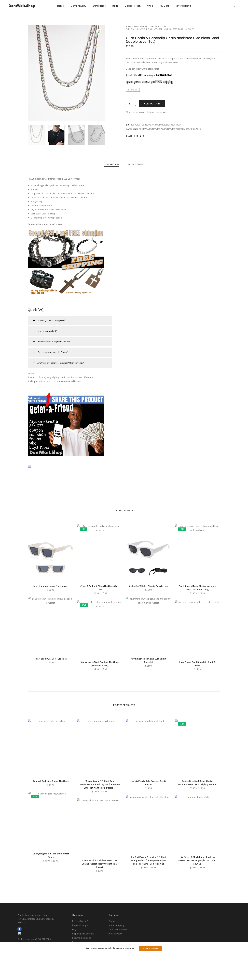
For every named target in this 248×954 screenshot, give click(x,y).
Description (111, 164)
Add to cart (152, 103)
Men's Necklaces (158, 26)
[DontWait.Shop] (21, 6)
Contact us (113, 920)
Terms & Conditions (118, 929)
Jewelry (152, 129)
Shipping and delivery (83, 933)
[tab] (111, 164)
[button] (99, 73)
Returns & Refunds (81, 937)
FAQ (74, 929)
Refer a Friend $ (80, 920)
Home (128, 26)
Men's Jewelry (140, 26)
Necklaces (195, 129)
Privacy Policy (115, 933)
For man (143, 129)
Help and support (81, 925)
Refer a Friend (136, 164)
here (60, 224)
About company (116, 925)
